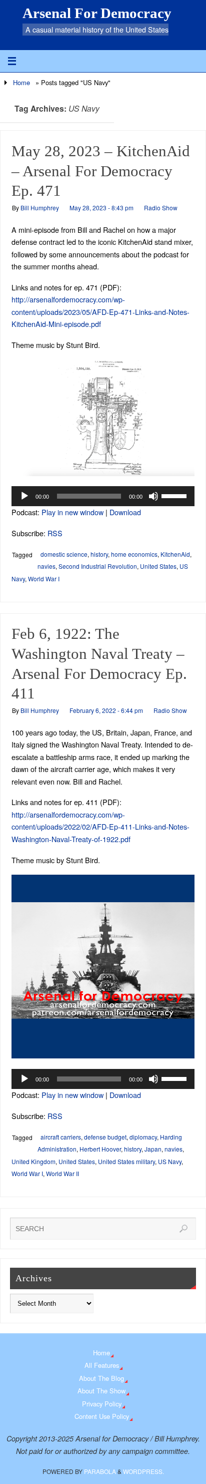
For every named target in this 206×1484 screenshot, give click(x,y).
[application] (103, 496)
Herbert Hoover (100, 1149)
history (99, 554)
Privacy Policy (102, 1403)
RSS (55, 533)
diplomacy (143, 1137)
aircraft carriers (60, 1137)
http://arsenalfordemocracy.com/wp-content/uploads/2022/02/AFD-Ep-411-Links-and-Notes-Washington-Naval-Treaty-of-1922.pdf (101, 826)
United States (158, 566)
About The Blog (101, 1378)
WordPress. (143, 1471)
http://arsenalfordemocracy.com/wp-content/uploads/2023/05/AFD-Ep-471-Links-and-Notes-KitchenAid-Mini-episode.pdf (101, 311)
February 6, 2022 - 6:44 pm (106, 710)
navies (47, 566)
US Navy (170, 1161)
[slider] (176, 495)
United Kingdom (34, 1161)
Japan (153, 1149)
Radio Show (161, 207)
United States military (126, 1161)
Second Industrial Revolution (97, 566)
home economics (134, 554)
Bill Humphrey (39, 207)
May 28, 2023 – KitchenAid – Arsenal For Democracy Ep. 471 (101, 171)
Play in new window (73, 512)
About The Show (102, 1390)
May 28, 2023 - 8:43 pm (102, 207)
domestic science (64, 554)
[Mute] (153, 496)
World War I (44, 578)
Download (125, 512)
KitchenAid (175, 554)
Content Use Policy (101, 1416)
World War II (62, 1173)
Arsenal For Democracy (97, 13)
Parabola (100, 1471)
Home (21, 82)
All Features (101, 1365)
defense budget (105, 1137)
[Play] (25, 496)
